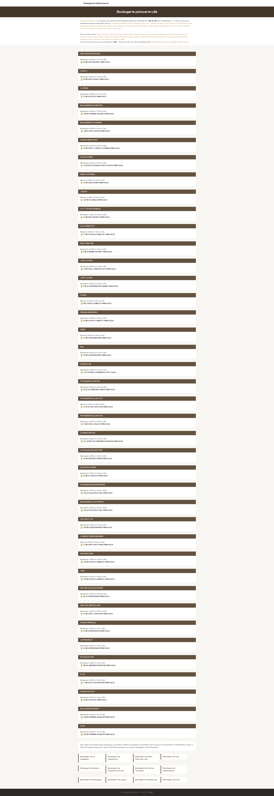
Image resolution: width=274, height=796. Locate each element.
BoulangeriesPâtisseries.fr (96, 3)
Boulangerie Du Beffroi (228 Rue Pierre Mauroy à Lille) (99, 26)
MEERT (83, 329)
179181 (83, 295)
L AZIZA (83, 191)
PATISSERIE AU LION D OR (91, 398)
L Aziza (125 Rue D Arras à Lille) (139, 34)
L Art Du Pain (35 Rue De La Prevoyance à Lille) (155, 37)
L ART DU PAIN (86, 260)
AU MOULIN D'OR (87, 657)
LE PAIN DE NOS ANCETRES (91, 450)
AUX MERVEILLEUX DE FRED (91, 588)
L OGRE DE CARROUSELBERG (91, 536)
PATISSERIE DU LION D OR (91, 416)
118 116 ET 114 (86, 519)
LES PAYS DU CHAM (88, 467)
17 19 (82, 674)
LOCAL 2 (83, 71)
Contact (150, 792)
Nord (172, 21)
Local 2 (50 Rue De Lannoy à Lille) (157, 23)
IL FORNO (84, 88)
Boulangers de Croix (171, 780)
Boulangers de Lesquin (117, 780)
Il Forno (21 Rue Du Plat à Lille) (181, 23)
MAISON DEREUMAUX (88, 312)
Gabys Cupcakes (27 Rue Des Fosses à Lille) (112, 34)
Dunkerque (162, 42)
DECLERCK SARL (87, 553)
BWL (82, 347)
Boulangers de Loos (171, 756)
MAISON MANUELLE (88, 622)
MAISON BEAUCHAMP (89, 140)
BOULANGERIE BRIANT (89, 709)
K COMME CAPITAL (87, 433)
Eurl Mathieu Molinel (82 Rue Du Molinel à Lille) (128, 23)
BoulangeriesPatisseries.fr (88, 21)
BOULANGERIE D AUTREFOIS (92, 502)
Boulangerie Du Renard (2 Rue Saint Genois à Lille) (135, 26)
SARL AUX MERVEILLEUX (90, 605)
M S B (82, 726)
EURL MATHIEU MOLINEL (90, 54)
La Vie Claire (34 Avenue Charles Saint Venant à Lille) (103, 28)
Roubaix (155, 42)
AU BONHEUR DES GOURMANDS (92, 484)
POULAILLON (85, 364)
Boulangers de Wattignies (91, 780)
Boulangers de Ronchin (89, 768)
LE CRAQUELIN (86, 640)
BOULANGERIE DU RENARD (91, 123)
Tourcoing (170, 42)
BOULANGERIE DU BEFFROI (91, 105)
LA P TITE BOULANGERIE (90, 209)
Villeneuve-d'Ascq (182, 42)
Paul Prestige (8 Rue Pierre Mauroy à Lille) (123, 37)
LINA (82, 571)
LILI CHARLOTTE (87, 226)
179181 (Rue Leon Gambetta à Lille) (112, 39)
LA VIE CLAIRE (86, 157)
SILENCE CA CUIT (87, 691)
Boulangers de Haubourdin (146, 780)
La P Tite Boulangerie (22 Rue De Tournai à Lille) (168, 34)
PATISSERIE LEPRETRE (90, 381)
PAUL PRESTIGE (86, 243)
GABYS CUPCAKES (87, 174)
